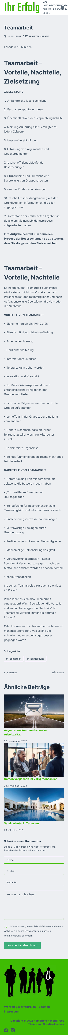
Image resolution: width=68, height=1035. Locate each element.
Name (10, 860)
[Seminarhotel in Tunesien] (34, 804)
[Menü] (62, 7)
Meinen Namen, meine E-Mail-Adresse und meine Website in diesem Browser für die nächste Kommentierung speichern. (33, 931)
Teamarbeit (13, 658)
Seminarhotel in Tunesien (21, 823)
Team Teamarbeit (39, 36)
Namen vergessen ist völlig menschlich (30, 779)
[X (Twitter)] (13, 1030)
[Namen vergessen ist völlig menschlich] (34, 760)
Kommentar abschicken (22, 945)
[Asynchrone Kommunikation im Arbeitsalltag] (34, 711)
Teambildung (35, 658)
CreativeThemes (53, 1024)
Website (12, 882)
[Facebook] (6, 1030)
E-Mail (10, 871)
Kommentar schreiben (21, 894)
